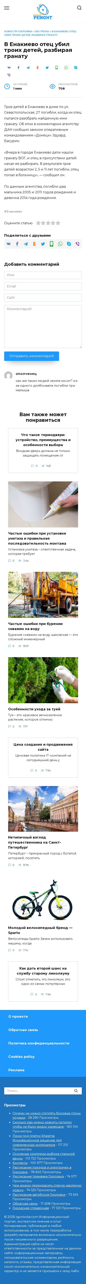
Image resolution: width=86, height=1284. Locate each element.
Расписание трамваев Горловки (38, 1176)
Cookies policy (21, 1057)
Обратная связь (23, 1030)
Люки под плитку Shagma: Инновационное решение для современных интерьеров (37, 1140)
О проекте (18, 1016)
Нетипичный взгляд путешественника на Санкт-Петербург (34, 842)
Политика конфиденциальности (38, 1043)
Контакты (20, 1163)
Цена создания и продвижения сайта (43, 747)
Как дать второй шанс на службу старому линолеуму (43, 970)
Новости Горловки (18, 31)
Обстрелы (41, 31)
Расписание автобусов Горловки (39, 1195)
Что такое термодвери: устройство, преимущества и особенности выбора (43, 440)
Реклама (16, 1070)
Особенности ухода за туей (34, 709)
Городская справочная (31, 1208)
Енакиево (14, 211)
